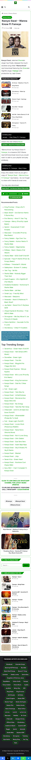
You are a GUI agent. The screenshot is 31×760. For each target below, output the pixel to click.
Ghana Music (12, 13)
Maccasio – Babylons (12, 296)
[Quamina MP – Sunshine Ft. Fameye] (6, 594)
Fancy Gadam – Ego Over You (15, 238)
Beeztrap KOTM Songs (11, 667)
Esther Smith (16, 681)
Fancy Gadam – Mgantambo (14, 247)
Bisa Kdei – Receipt (17, 106)
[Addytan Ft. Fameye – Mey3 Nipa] (6, 624)
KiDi (24, 688)
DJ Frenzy (6, 28)
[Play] (3, 194)
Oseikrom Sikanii (10, 725)
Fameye (16, 71)
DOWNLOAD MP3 (16, 197)
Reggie (8, 729)
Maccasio (8, 715)
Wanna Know (15, 505)
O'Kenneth (9, 719)
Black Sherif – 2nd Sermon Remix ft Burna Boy (15, 188)
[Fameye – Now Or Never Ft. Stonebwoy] (6, 647)
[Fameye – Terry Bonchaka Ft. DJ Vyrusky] (6, 609)
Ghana (20, 60)
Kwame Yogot (9, 702)
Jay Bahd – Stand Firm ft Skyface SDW (13, 144)
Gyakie (26, 684)
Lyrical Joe (23, 712)
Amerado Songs (20, 664)
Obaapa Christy (20, 719)
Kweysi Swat (20, 501)
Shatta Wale (10, 732)
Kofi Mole (20, 695)
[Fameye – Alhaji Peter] (6, 587)
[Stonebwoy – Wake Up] (6, 93)
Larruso (7, 712)
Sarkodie (22, 729)
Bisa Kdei (23, 667)
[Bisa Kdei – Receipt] (6, 108)
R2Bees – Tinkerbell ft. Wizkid (15, 264)
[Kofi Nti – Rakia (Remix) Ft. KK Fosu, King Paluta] (6, 116)
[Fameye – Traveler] (6, 602)
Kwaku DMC (21, 698)
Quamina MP (22, 725)
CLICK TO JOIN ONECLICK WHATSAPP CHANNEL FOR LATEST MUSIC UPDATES (15, 483)
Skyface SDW (20, 732)
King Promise (20, 691)
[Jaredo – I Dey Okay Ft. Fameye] (6, 632)
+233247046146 (23, 489)
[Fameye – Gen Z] (6, 579)
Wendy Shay (16, 739)
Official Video (10, 722)
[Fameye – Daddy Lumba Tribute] (6, 617)
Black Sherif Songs (9, 671)
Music (20, 142)
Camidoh (5, 674)
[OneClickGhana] (15, 2)
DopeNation (6, 681)
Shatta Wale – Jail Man (12, 290)
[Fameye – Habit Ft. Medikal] (6, 640)
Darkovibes (25, 674)
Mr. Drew (23, 715)
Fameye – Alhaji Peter (18, 584)
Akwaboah (9, 664)
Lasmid (15, 712)
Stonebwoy (6, 736)
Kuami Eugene (10, 698)
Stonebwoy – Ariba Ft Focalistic (15, 328)
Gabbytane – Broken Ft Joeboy (15, 267)
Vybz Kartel (6, 739)
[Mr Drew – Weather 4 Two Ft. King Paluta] (6, 85)
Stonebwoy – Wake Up (18, 91)
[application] (15, 194)
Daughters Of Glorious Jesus (15, 678)
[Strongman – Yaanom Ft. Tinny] (6, 125)
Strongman (16, 736)
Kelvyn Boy (17, 688)
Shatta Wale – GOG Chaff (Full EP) (16, 256)
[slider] (26, 193)
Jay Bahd (8, 688)
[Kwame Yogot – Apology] (6, 101)
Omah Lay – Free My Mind (13, 293)
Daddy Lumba (15, 674)
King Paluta (10, 691)
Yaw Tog (25, 739)
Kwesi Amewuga (10, 708)
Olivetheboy (21, 722)
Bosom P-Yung (22, 671)
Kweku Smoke (20, 705)
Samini (15, 729)
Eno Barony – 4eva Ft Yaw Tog (15, 218)
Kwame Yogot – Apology (19, 99)
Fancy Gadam (7, 684)
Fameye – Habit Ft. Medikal (20, 637)
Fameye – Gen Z (16, 577)
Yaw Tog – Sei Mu (10, 270)
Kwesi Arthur (22, 708)
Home (5, 13)
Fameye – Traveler (17, 599)
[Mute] (22, 194)
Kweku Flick (10, 705)
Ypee (15, 742)
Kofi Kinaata (11, 695)
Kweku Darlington (21, 702)
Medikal (15, 715)
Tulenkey (25, 736)
